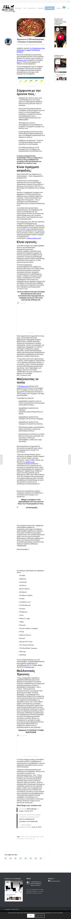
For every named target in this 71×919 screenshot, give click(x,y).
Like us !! (10, 890)
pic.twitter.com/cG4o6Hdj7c (28, 821)
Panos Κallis (42, 44)
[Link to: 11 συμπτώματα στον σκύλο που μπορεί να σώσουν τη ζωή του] (37, 858)
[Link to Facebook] (68, 1)
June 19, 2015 (36, 827)
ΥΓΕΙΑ (35, 44)
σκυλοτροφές (20, 838)
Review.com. (29, 667)
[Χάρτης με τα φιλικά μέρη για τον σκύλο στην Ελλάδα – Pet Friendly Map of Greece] (1, 459)
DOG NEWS (20, 44)
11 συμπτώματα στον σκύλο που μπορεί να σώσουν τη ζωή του (36, 883)
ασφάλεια (22, 836)
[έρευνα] (31, 27)
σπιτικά (26, 838)
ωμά (33, 838)
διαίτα (27, 836)
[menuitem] (11, 8)
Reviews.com (22, 60)
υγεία (30, 838)
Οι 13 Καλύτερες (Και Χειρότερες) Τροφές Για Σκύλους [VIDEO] (31, 50)
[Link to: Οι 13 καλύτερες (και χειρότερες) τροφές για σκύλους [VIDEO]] (22, 859)
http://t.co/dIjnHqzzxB (26, 819)
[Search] (68, 8)
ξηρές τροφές (40, 836)
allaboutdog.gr (31, 809)
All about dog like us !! (19, 882)
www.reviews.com (33, 238)
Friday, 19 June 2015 (26, 811)
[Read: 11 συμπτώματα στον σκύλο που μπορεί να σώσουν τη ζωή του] (28, 882)
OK (31, 916)
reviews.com (25, 375)
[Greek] (64, 8)
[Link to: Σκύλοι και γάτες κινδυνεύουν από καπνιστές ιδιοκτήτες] (17, 858)
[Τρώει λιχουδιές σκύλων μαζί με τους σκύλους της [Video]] (69, 459)
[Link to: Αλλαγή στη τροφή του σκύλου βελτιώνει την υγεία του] (27, 858)
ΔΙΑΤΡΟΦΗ (26, 44)
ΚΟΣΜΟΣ (31, 44)
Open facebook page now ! (62, 69)
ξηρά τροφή (33, 836)
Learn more (39, 916)
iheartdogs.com (23, 805)
